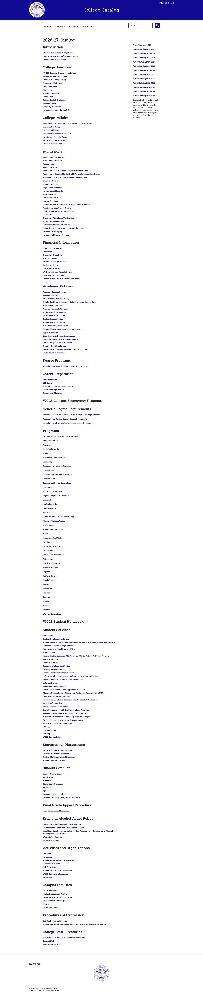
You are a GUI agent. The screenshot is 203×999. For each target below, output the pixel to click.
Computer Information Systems (57, 466)
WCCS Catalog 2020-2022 (144, 74)
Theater (46, 610)
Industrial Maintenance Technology (58, 517)
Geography (47, 500)
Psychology (48, 580)
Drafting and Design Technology (57, 483)
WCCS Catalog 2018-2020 (144, 79)
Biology (46, 453)
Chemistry (47, 462)
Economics (47, 487)
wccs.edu (88, 27)
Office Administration (52, 546)
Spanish (46, 601)
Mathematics (49, 525)
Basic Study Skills (51, 449)
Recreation (47, 588)
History (46, 512)
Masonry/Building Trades (54, 521)
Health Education (50, 504)
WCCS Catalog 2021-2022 (144, 70)
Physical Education (51, 563)
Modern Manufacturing (53, 529)
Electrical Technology (52, 491)
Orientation (48, 550)
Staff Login (35, 964)
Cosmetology (48, 470)
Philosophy (48, 559)
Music (45, 534)
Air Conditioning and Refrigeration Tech (60, 436)
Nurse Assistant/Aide (52, 538)
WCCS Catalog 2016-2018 (144, 83)
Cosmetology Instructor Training (57, 474)
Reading (46, 584)
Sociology (47, 597)
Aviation (47, 445)
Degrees (47, 27)
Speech (46, 605)
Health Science (49, 508)
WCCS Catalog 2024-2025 (144, 58)
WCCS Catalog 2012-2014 (144, 91)
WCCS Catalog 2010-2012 (144, 96)
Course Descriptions (67, 27)
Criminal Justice (50, 479)
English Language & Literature (56, 495)
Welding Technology (52, 614)
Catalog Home (166, 3)
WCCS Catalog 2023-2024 (144, 62)
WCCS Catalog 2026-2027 (144, 49)
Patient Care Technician (53, 555)
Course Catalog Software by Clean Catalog (44, 990)
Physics (46, 572)
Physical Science (50, 567)
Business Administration (54, 457)
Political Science (50, 576)
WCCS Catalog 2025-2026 (144, 53)
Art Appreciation (50, 441)
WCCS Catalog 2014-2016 (144, 87)
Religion (46, 593)
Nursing (46, 542)
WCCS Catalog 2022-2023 (144, 66)
